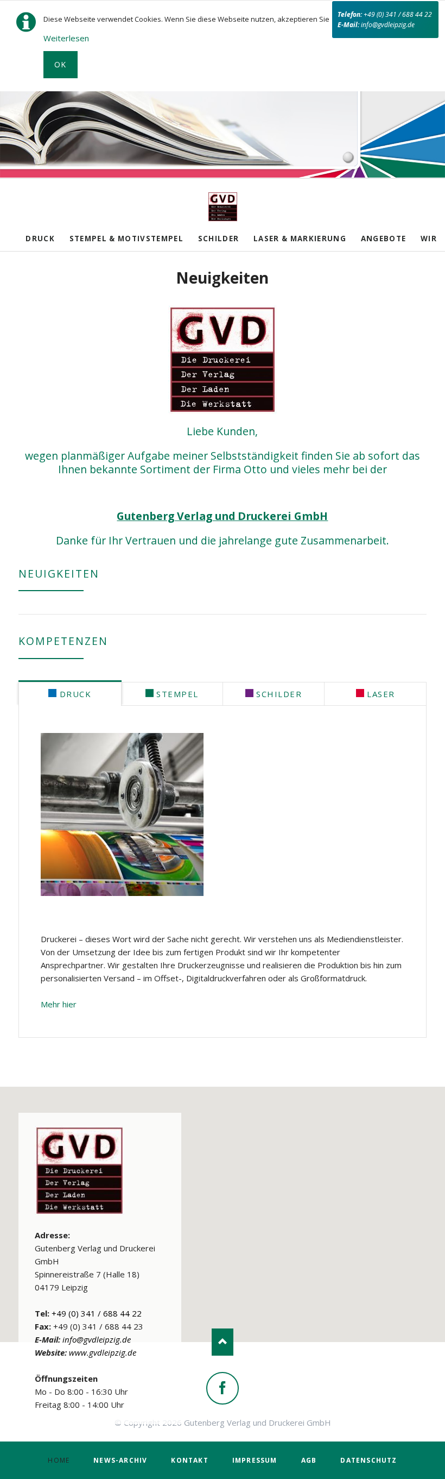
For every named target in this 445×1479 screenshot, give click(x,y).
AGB (309, 1460)
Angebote (383, 238)
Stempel (176, 693)
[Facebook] (222, 1388)
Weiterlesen (66, 38)
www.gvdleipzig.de (102, 1352)
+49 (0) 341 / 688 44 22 (398, 14)
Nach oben (222, 1342)
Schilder (218, 238)
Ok (60, 64)
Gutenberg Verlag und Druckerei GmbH (222, 516)
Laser (379, 693)
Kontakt (189, 1460)
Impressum (254, 1460)
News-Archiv (120, 1460)
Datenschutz (368, 1460)
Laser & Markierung (299, 238)
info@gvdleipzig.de (388, 24)
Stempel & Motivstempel (126, 238)
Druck (40, 238)
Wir (429, 238)
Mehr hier (59, 1004)
